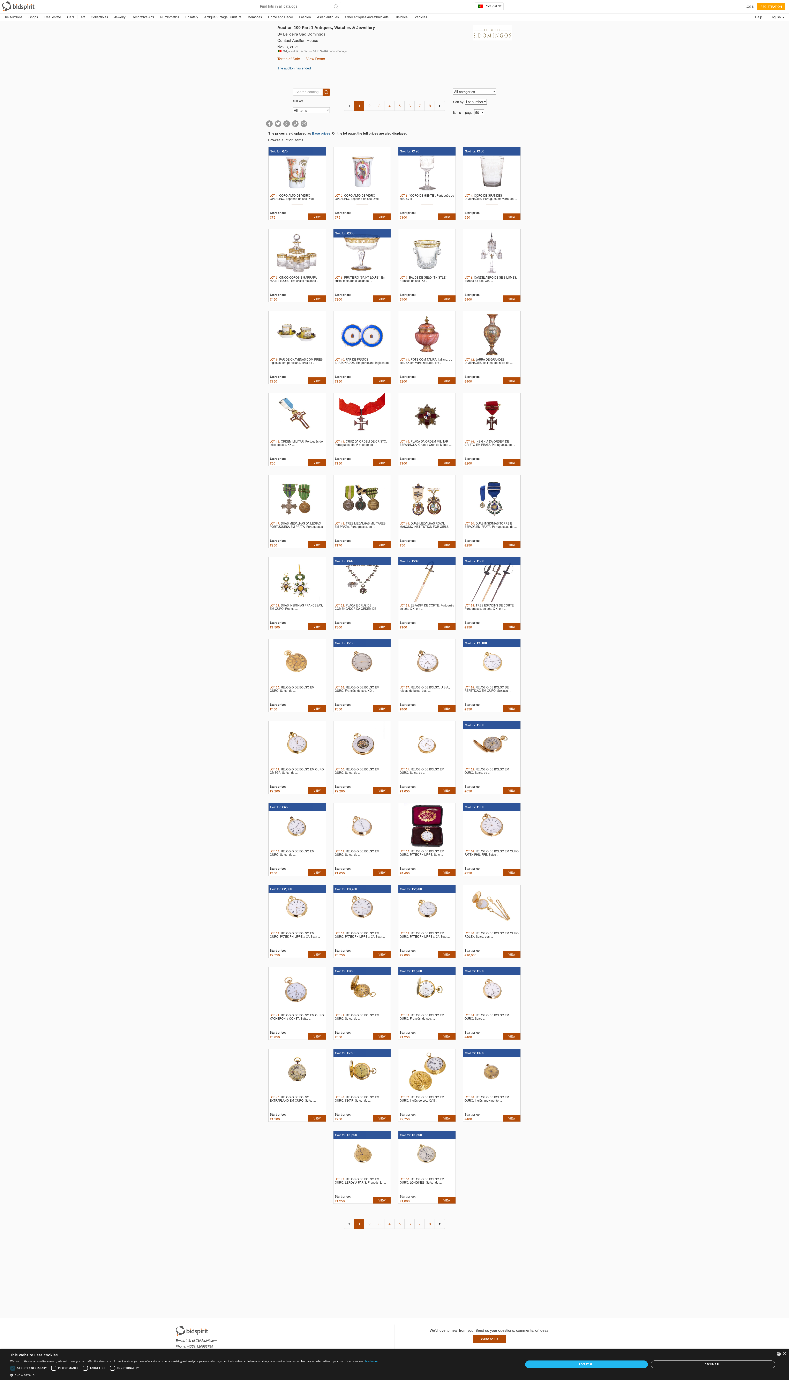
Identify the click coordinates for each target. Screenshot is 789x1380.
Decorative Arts (143, 17)
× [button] (784, 1353)
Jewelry (120, 17)
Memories (255, 17)
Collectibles (99, 17)
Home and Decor (280, 17)
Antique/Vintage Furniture (222, 17)
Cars (70, 17)
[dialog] (394, 1364)
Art (83, 17)
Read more (371, 1361)
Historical (401, 17)
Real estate (52, 17)
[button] (194, 1375)
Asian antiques (328, 17)
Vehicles (421, 17)
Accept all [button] (586, 1364)
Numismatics (169, 17)
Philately (191, 17)
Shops (33, 17)
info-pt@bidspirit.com (201, 1340)
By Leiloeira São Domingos (301, 34)
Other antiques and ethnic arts (367, 17)
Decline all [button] (713, 1364)
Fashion (305, 17)
